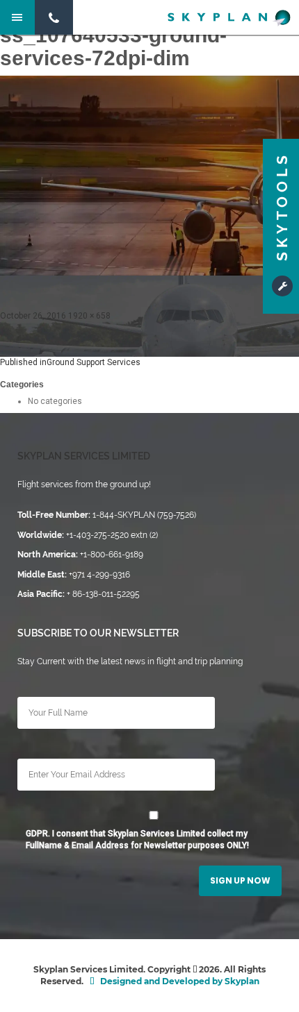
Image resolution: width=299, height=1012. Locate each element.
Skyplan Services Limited (83, 456)
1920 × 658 (89, 316)
